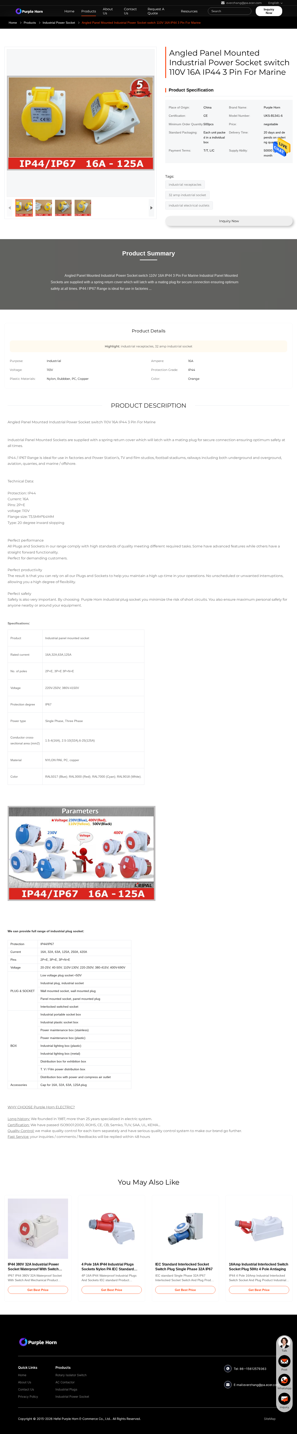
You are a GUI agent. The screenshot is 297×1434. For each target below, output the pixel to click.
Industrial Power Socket (59, 22)
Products (88, 11)
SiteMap (270, 1419)
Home (69, 11)
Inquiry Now (269, 11)
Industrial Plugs (66, 1389)
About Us (108, 11)
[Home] (29, 11)
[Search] (247, 11)
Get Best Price (37, 1290)
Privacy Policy (28, 1396)
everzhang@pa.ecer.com (261, 1385)
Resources (189, 11)
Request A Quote (156, 11)
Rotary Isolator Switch (71, 1375)
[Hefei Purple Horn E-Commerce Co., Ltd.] (38, 1341)
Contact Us (130, 11)
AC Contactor (65, 1382)
